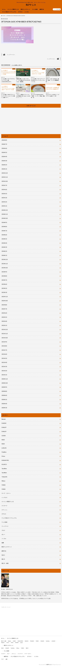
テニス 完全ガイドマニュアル (9, 11)
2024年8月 (4, 226)
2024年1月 (4, 255)
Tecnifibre (4, 468)
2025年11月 (5, 177)
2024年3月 (4, 247)
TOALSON (4, 477)
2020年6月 (4, 395)
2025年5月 (4, 193)
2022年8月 (4, 304)
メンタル (27, 11)
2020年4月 (4, 403)
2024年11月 (5, 214)
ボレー (3, 534)
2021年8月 (4, 346)
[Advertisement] (31, 119)
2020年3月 (4, 407)
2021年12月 (5, 329)
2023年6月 (4, 284)
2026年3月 (4, 160)
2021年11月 (5, 333)
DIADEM (4, 423)
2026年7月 (4, 144)
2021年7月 (4, 350)
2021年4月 (4, 362)
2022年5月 (4, 317)
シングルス (4, 497)
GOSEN (4, 435)
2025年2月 (4, 202)
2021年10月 (5, 337)
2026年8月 (4, 140)
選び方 (3, 559)
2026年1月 (4, 169)
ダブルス (20, 11)
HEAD (3, 439)
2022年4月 (4, 321)
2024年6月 (4, 234)
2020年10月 (5, 383)
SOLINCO (4, 464)
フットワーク (5, 526)
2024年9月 (4, 222)
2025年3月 (4, 197)
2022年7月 (4, 309)
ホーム (3, 9)
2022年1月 (4, 325)
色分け (4, 555)
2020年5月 (4, 399)
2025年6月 (4, 189)
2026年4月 (4, 156)
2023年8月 (4, 276)
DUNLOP (4, 427)
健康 (3, 542)
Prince (3, 456)
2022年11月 (5, 296)
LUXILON (4, 448)
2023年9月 (4, 271)
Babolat (4, 419)
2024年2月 (4, 251)
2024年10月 (5, 218)
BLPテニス (31, 4)
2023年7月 (4, 280)
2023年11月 (5, 263)
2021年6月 (4, 354)
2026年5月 (4, 152)
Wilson (3, 481)
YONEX (3, 485)
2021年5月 (4, 358)
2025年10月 (5, 181)
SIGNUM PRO (5, 460)
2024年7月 (4, 230)
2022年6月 (4, 313)
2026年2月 (4, 164)
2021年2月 (4, 370)
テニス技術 (35, 9)
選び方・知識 (5, 563)
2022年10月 (5, 300)
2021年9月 (4, 342)
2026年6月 (4, 148)
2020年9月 (4, 387)
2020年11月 (5, 379)
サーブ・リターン (6, 493)
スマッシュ (4, 509)
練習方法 (42, 9)
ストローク (4, 505)
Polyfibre (4, 452)
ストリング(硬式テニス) (13, 9)
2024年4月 (4, 243)
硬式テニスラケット (25, 9)
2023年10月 (5, 267)
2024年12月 (5, 210)
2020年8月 (4, 391)
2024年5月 (4, 239)
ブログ (3, 530)
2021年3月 (4, 366)
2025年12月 (5, 173)
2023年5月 (4, 288)
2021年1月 (4, 374)
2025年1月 (4, 206)
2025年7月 (4, 185)
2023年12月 (5, 259)
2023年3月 (4, 292)
